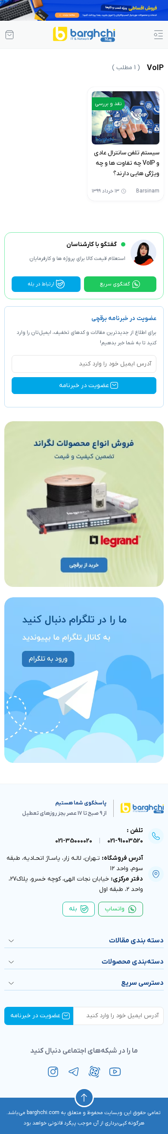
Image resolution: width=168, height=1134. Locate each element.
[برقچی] (135, 808)
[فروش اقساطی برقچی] (84, 10)
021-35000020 (73, 841)
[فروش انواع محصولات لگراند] (84, 503)
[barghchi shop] (9, 34)
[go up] (84, 1097)
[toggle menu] (158, 34)
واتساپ (114, 909)
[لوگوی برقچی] (84, 34)
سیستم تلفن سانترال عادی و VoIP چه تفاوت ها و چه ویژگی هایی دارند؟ (126, 163)
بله (73, 909)
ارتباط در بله (41, 284)
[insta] (53, 1071)
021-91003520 (125, 841)
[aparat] (94, 1071)
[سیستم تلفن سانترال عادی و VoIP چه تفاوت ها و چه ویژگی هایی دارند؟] (125, 117)
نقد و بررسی (108, 103)
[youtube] (115, 1071)
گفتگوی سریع (115, 284)
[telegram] (73, 1071)
